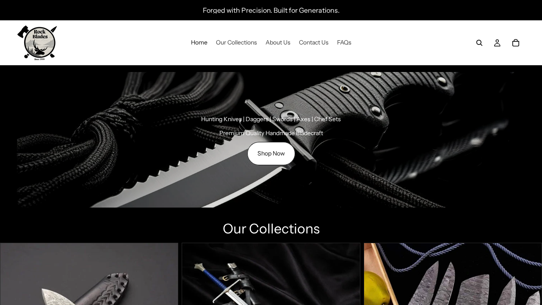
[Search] (479, 42)
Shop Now (271, 153)
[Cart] (515, 42)
